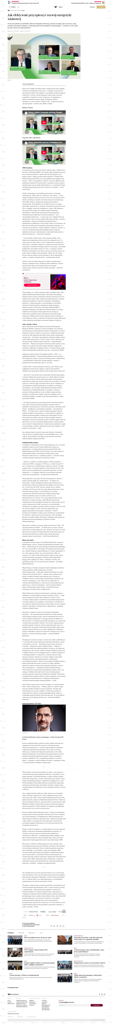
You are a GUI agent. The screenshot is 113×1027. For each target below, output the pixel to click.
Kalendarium (20, 1016)
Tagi (41, 933)
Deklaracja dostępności (21, 1006)
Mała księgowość (46, 1005)
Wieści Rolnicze (45, 1008)
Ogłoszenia (32, 1002)
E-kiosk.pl (44, 1000)
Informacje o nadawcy (21, 1005)
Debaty (23, 10)
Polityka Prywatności (21, 1000)
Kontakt (9, 1002)
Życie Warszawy (46, 1009)
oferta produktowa (31, 1016)
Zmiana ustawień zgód (21, 1002)
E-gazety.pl (44, 1002)
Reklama (31, 1000)
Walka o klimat (17, 10)
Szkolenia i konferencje (13, 1013)
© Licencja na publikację (28, 923)
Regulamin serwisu (21, 1003)
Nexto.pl (44, 1003)
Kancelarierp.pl (45, 1006)
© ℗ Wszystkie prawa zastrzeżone (31, 924)
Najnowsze (32, 933)
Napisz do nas (11, 1003)
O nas (9, 1000)
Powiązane (11, 933)
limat (60, 7)
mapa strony (11, 1016)
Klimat (12, 10)
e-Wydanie (92, 7)
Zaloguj (101, 7)
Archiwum (31, 1005)
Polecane (21, 933)
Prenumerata (32, 1003)
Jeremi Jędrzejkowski (28, 84)
